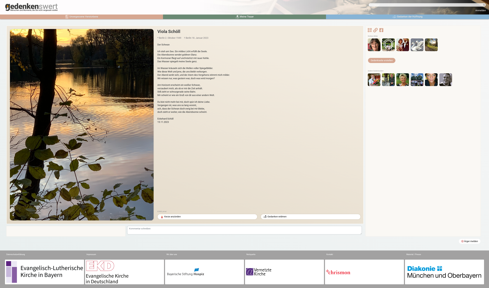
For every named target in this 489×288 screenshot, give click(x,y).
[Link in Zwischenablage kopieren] (375, 31)
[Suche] (480, 5)
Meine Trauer (246, 16)
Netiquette (250, 254)
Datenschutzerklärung (15, 254)
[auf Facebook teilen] (381, 31)
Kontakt (329, 254)
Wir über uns (171, 254)
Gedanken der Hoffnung (409, 16)
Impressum (91, 254)
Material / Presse (413, 254)
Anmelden (480, 10)
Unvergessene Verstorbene (83, 16)
